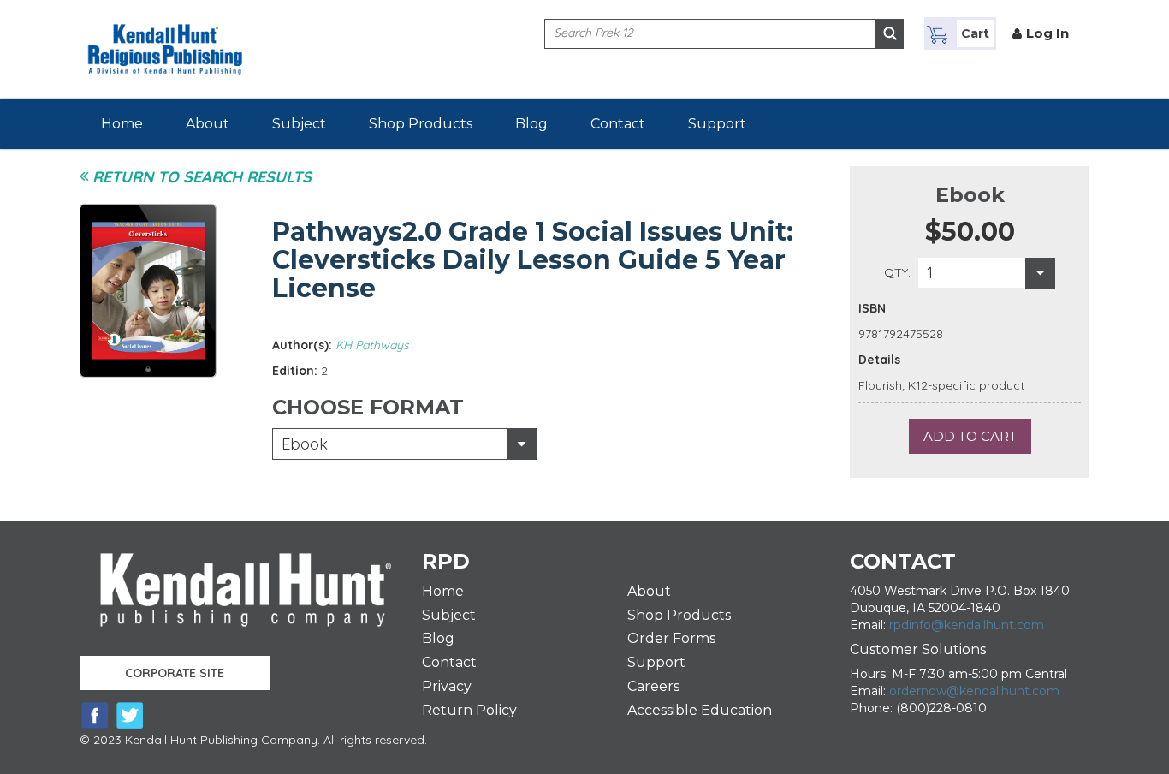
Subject (299, 124)
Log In (1047, 33)
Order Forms (671, 638)
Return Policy (469, 710)
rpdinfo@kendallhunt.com (966, 625)
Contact (617, 124)
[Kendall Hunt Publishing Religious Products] (165, 39)
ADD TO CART (970, 436)
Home (122, 124)
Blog (531, 124)
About (207, 124)
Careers (653, 686)
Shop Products (420, 124)
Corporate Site (174, 673)
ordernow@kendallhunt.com (974, 691)
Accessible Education (699, 710)
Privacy (447, 686)
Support (717, 124)
